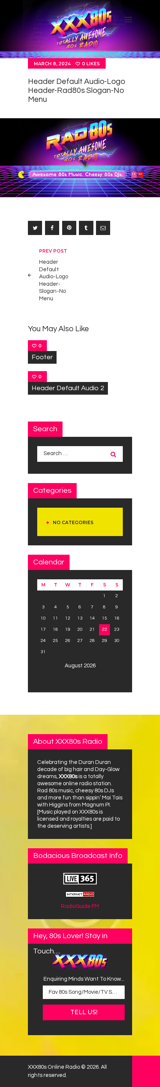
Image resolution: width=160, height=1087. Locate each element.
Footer (42, 357)
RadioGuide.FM (80, 906)
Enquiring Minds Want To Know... (84, 979)
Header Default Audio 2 (68, 388)
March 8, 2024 (52, 63)
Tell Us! (83, 1012)
